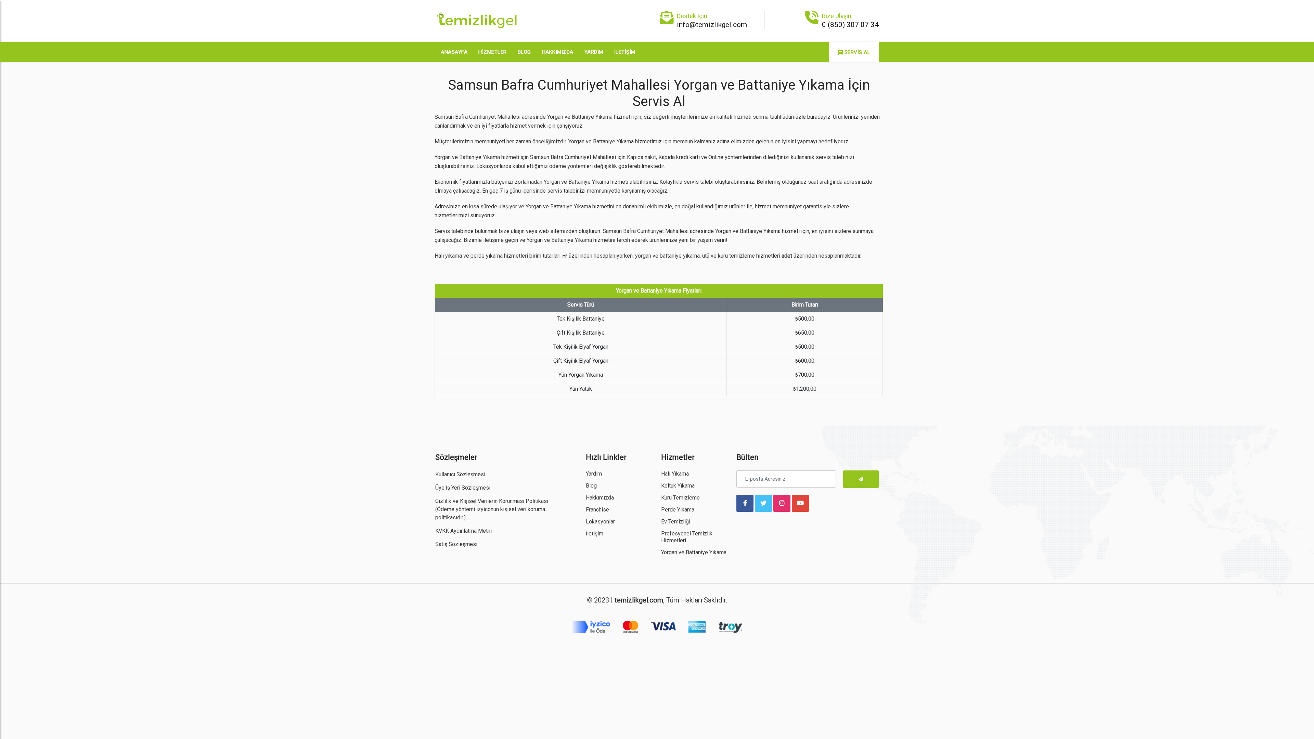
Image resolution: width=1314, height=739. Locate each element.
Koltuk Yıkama (678, 485)
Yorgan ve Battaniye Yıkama (693, 552)
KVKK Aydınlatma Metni (463, 531)
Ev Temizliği (675, 521)
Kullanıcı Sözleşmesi (460, 474)
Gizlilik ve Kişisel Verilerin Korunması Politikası (491, 501)
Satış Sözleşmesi (456, 544)
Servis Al (856, 52)
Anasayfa (454, 52)
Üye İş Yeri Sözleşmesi (462, 487)
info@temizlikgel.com (712, 25)
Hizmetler (492, 52)
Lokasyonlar (600, 521)
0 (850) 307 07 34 (850, 25)
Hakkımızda (558, 52)
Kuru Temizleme (680, 497)
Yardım (593, 52)
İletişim (624, 52)
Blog (524, 52)
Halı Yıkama (675, 473)
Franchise (597, 509)
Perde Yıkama (677, 509)
